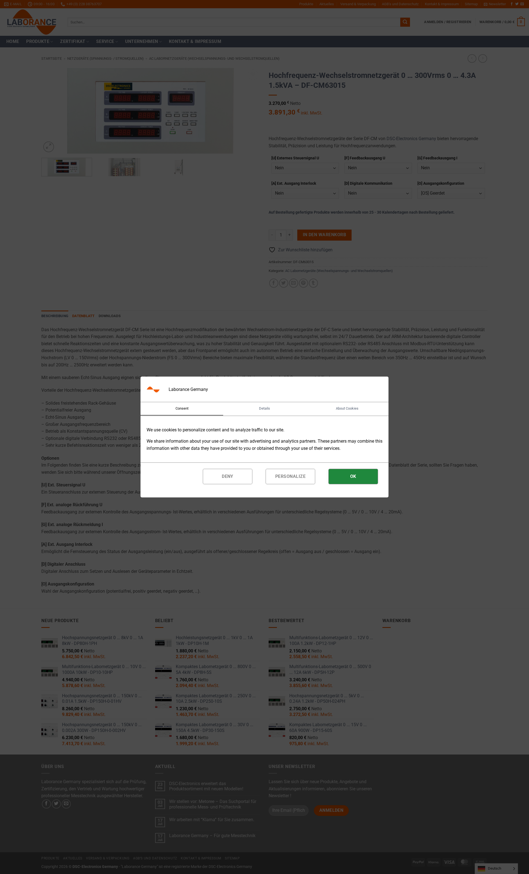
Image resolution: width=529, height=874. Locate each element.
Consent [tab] (182, 408)
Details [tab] (264, 408)
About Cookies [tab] (347, 408)
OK (353, 476)
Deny (227, 476)
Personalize (290, 476)
